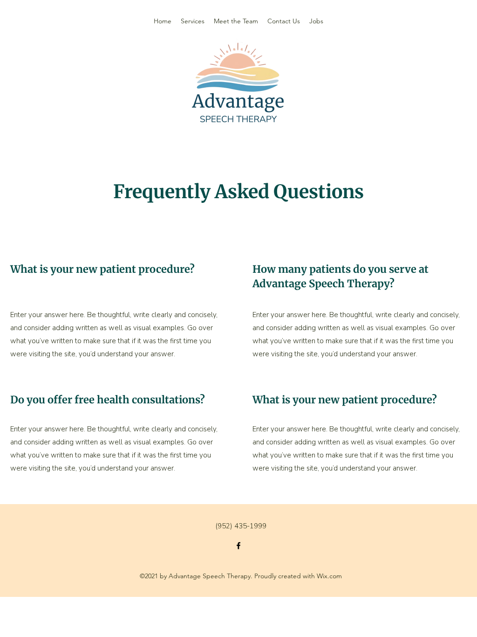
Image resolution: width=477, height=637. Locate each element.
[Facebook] (238, 545)
